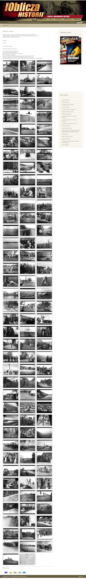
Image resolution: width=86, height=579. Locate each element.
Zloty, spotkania (65, 144)
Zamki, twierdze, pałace (67, 136)
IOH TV (51, 19)
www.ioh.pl (23, 576)
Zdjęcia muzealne (66, 138)
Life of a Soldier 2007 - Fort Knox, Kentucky (69, 120)
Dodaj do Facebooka (6, 572)
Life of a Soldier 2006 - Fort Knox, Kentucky (69, 117)
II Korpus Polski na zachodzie (68, 109)
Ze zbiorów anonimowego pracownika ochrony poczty (70, 142)
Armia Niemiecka (66, 99)
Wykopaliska (65, 134)
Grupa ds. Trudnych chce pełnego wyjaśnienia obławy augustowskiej (36, 22)
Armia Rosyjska (65, 102)
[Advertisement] (70, 79)
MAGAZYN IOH (43, 19)
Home (10, 25)
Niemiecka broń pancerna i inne (69, 123)
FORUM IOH (77, 19)
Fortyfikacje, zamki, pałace (68, 104)
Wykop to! (19, 572)
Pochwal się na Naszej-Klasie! (24, 572)
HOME (34, 19)
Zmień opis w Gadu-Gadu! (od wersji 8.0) (10, 572)
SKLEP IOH (58, 19)
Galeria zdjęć (16, 25)
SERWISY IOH (67, 19)
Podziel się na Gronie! (15, 572)
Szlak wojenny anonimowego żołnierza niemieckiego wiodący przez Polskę (71, 131)
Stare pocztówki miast (67, 128)
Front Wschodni (65, 107)
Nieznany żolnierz (24, 25)
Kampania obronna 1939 (67, 111)
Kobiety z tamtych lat (66, 114)
